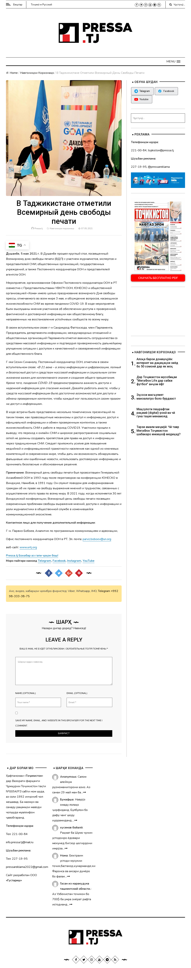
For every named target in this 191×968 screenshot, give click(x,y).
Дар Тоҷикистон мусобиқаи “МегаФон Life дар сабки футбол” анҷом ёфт (157, 380)
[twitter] (141, 5)
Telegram (104, 591)
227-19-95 (139, 167)
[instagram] (146, 5)
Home (14, 73)
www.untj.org (28, 547)
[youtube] (150, 5)
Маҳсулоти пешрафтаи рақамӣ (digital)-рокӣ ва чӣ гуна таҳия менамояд (156, 412)
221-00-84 (139, 150)
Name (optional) (25, 693)
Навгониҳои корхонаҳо (37, 73)
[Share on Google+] (69, 573)
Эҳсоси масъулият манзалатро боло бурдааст (156, 396)
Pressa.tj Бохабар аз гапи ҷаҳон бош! (32, 555)
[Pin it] (79, 573)
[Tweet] (59, 573)
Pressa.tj (39, 228)
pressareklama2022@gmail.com (27, 867)
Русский (47, 4)
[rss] (159, 5)
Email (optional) (77, 693)
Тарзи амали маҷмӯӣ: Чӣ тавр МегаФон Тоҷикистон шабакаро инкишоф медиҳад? (159, 430)
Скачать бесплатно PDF (158, 278)
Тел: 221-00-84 (17, 834)
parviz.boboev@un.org (97, 539)
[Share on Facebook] (49, 573)
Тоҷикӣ (35, 4)
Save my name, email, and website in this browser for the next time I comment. (58, 723)
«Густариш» (14, 880)
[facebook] (137, 5)
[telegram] (154, 5)
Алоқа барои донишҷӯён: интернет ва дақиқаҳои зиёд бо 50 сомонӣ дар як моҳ (157, 362)
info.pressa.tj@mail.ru (19, 842)
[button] (173, 61)
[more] (84, 792)
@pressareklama (159, 167)
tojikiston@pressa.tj (161, 150)
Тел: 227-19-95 (17, 859)
